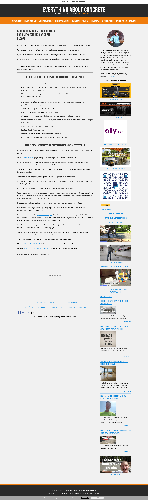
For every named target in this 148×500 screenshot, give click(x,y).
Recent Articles (106, 297)
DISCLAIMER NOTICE (89, 490)
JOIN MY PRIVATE (115, 213)
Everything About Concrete (74, 9)
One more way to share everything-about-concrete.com (55, 317)
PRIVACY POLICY (72, 490)
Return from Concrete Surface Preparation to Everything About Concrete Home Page (55, 307)
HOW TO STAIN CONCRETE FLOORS (37, 248)
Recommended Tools (79, 2)
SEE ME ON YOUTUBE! (115, 222)
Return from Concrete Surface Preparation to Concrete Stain (55, 302)
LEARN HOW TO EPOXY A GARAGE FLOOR (114, 266)
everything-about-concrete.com (73, 493)
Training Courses (121, 21)
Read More (127, 321)
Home (63, 2)
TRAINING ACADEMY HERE (116, 218)
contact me (111, 76)
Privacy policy (85, 498)
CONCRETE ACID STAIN (32, 244)
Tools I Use (132, 21)
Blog (69, 2)
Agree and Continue (97, 498)
